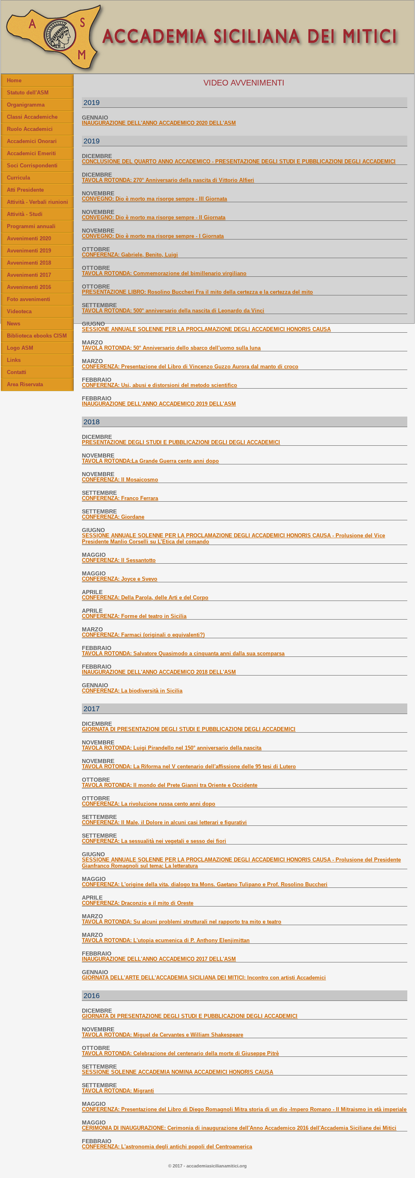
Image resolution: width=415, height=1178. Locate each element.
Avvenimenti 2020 (29, 238)
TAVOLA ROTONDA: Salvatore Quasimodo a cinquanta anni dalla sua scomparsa (183, 653)
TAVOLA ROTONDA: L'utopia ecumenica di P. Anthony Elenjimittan (166, 940)
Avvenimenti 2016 (29, 287)
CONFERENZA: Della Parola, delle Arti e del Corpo (145, 597)
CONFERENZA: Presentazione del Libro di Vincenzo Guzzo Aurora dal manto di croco (190, 366)
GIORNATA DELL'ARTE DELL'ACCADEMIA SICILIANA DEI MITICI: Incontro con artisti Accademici (204, 978)
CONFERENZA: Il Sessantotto (119, 560)
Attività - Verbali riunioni (37, 202)
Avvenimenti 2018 (29, 263)
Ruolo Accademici (30, 129)
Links (14, 360)
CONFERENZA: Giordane (113, 517)
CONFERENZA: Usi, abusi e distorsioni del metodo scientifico (159, 385)
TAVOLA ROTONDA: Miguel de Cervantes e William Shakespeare (162, 1035)
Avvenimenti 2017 (29, 275)
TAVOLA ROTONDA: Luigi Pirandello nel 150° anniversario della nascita (171, 748)
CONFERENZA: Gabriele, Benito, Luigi (130, 255)
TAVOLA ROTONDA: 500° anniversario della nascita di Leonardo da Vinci (173, 311)
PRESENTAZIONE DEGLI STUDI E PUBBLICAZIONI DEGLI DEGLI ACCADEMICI (181, 442)
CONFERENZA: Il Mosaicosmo (120, 480)
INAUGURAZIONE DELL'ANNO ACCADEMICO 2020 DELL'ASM (159, 123)
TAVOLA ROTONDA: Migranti (118, 1091)
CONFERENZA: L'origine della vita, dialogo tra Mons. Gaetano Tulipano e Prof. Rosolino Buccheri (204, 884)
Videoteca (19, 311)
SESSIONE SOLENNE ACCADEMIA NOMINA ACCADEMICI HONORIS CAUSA (177, 1072)
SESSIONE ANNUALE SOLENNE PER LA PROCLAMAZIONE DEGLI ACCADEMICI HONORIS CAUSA (206, 329)
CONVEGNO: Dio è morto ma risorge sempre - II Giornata (153, 217)
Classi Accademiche (32, 117)
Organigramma (26, 105)
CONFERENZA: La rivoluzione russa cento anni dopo (148, 804)
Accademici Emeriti (31, 153)
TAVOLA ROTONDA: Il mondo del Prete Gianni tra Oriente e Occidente (169, 785)
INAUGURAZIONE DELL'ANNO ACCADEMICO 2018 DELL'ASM (159, 672)
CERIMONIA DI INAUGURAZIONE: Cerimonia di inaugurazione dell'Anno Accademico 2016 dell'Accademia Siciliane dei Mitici (239, 1128)
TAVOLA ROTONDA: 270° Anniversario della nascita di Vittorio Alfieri (168, 180)
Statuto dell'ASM (28, 93)
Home (14, 80)
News (13, 324)
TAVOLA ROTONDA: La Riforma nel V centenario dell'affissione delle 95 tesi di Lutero (189, 766)
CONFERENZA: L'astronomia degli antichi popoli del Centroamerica (167, 1147)
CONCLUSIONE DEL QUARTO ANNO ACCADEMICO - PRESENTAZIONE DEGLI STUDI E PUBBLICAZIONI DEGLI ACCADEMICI (239, 161)
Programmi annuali (31, 226)
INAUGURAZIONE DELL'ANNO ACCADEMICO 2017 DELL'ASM (159, 959)
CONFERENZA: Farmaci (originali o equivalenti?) (143, 635)
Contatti (16, 372)
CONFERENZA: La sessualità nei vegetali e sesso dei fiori (154, 841)
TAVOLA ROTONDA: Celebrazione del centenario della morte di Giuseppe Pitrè (180, 1053)
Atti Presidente (25, 190)
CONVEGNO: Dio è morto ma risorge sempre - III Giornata (154, 199)
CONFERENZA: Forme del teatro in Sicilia (134, 616)
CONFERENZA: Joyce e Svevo (119, 579)
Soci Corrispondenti (32, 165)
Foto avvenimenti (28, 299)
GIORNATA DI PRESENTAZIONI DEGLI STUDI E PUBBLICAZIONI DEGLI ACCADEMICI (188, 729)
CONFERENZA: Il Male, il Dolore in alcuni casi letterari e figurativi (164, 822)
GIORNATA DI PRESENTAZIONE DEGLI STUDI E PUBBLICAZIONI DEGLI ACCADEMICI (189, 1016)
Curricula (18, 178)
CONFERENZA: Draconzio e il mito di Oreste (137, 903)
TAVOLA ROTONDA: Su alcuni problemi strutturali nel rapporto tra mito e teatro (181, 922)
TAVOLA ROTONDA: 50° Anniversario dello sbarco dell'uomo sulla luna (171, 348)
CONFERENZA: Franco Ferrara (120, 498)
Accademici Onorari (32, 141)
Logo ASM (20, 348)
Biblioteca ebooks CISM (37, 336)
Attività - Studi (25, 214)
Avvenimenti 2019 (29, 251)
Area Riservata (25, 384)
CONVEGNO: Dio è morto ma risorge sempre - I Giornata (153, 236)
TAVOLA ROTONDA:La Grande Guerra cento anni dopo (150, 461)
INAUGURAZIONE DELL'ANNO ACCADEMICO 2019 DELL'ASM (159, 404)
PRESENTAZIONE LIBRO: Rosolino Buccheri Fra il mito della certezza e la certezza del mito (197, 292)
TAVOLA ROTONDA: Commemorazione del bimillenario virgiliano (164, 273)
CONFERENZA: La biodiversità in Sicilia (132, 691)
